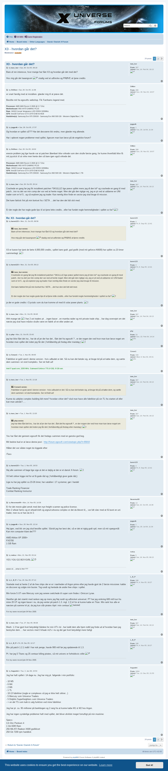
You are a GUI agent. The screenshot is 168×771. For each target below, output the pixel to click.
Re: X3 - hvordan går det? (21, 218)
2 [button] (158, 58)
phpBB (75, 757)
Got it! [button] (149, 765)
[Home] (84, 18)
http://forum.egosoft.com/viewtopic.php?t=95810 (67, 442)
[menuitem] (9, 37)
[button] (161, 59)
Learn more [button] (105, 765)
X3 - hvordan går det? (21, 49)
